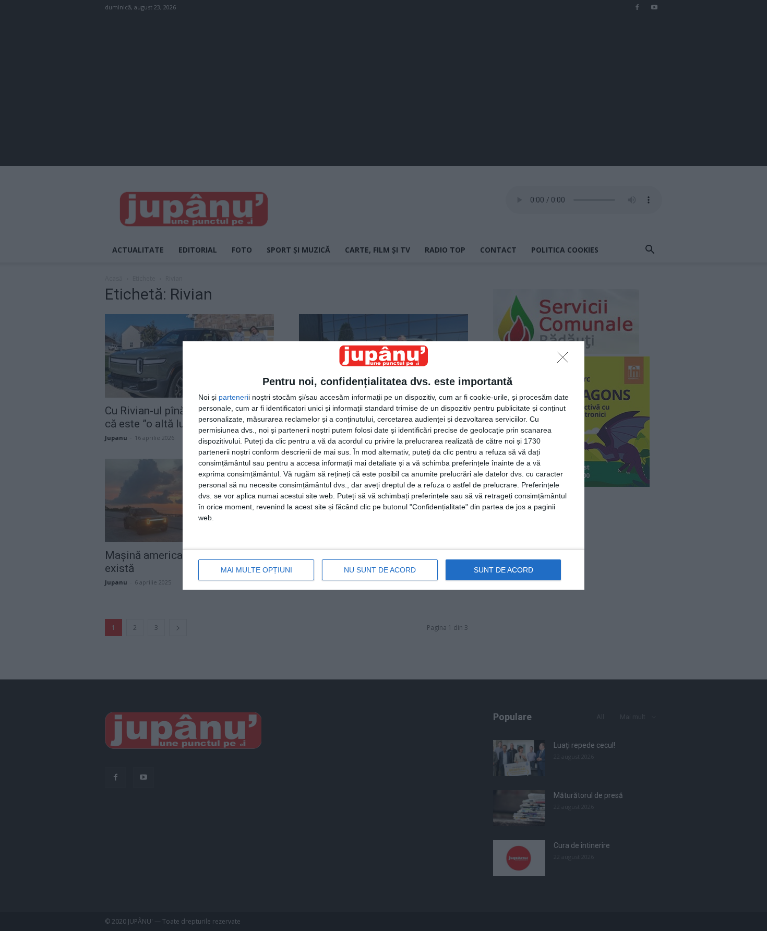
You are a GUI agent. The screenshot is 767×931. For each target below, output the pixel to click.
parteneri (233, 397)
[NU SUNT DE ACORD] (565, 360)
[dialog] (383, 465)
